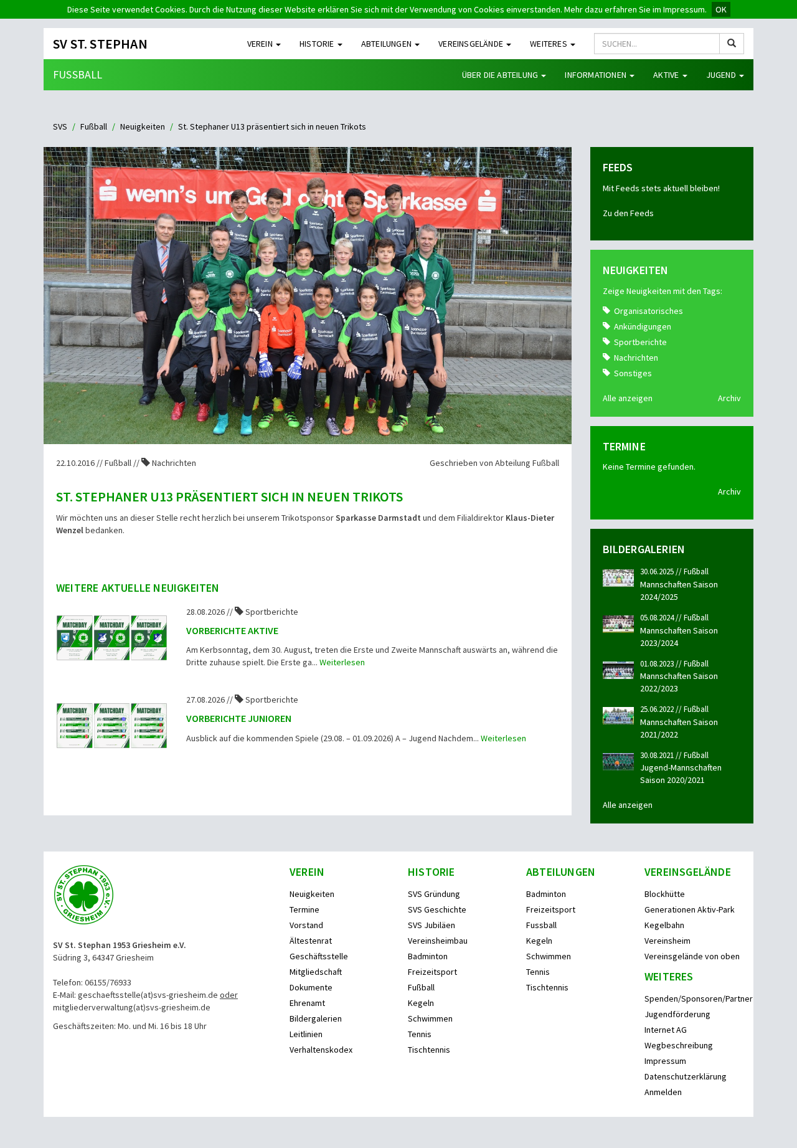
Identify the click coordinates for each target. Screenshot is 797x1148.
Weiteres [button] (549, 43)
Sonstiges (633, 373)
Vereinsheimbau (438, 940)
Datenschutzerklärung (685, 1076)
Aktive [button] (667, 74)
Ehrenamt (307, 1002)
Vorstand (306, 925)
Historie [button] (317, 43)
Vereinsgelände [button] (471, 43)
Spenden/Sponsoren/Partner (698, 998)
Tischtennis (429, 1049)
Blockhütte (664, 893)
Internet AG (665, 1029)
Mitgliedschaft (316, 971)
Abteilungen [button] (387, 43)
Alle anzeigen (628, 398)
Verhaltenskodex (321, 1049)
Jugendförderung (677, 1014)
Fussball (541, 925)
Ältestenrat (311, 940)
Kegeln (421, 1002)
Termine (304, 909)
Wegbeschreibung (678, 1045)
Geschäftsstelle (319, 956)
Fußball (78, 74)
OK (721, 9)
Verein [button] (261, 43)
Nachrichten (636, 357)
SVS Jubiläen (431, 925)
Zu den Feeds (628, 213)
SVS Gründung (434, 893)
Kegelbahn (664, 925)
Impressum (665, 1060)
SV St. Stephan (100, 43)
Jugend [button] (722, 74)
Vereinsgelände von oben (692, 956)
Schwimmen (430, 1018)
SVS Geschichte (437, 909)
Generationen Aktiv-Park (689, 909)
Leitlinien (306, 1034)
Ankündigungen (642, 326)
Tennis (420, 1034)
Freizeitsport (432, 971)
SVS (60, 126)
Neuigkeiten (142, 126)
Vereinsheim (667, 940)
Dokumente (311, 987)
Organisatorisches (648, 310)
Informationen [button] (596, 74)
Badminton (428, 956)
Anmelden (663, 1092)
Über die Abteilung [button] (501, 74)
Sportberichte (640, 342)
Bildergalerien (316, 1018)
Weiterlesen (342, 662)
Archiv (729, 398)
